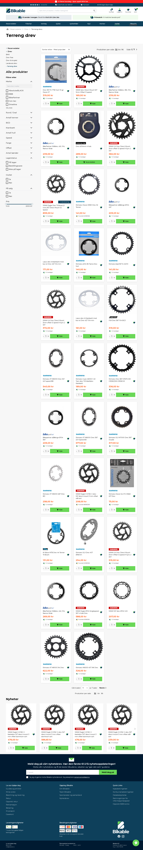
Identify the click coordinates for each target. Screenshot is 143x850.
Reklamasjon (11, 805)
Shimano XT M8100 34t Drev (53, 667)
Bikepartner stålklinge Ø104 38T (53, 439)
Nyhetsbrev (64, 798)
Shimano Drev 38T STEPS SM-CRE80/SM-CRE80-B (120, 380)
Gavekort (10, 814)
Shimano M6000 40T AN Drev (87, 667)
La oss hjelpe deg (13, 785)
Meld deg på (108, 772)
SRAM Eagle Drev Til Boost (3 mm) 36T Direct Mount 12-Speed (53, 208)
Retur (8, 798)
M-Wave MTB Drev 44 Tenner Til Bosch (54, 554)
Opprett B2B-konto (121, 804)
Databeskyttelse (119, 795)
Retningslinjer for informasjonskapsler (121, 799)
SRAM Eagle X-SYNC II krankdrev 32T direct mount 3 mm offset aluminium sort (18, 734)
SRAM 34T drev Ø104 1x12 (118, 611)
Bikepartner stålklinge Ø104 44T (119, 206)
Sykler (58, 24)
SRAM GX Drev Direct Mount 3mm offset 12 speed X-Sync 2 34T (120, 148)
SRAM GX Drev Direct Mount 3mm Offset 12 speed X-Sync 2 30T (120, 555)
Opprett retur (12, 802)
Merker (102, 24)
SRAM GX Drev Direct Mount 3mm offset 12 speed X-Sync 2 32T (54, 323)
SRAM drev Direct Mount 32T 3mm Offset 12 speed (86, 91)
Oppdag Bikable (66, 785)
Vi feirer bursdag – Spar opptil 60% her (73, 1)
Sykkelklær (74, 24)
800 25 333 (8, 845)
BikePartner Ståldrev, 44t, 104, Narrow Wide (54, 612)
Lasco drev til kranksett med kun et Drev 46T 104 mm (53, 263)
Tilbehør (28, 24)
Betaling (9, 808)
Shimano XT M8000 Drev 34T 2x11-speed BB (53, 380)
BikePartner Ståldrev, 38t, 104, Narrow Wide (120, 91)
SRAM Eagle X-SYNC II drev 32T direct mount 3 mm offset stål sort (120, 734)
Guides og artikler (13, 789)
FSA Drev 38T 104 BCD (117, 320)
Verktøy (44, 24)
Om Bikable (64, 789)
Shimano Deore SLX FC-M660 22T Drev (120, 495)
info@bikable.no (10, 847)
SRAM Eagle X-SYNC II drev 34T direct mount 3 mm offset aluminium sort (53, 734)
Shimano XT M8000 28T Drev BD (54, 495)
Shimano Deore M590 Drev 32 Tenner (87, 206)
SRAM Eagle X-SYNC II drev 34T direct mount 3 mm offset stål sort (87, 496)
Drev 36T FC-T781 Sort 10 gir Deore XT (53, 91)
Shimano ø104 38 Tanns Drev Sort (86, 265)
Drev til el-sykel (11, 60)
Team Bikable (65, 792)
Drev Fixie (9, 57)
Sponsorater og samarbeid (70, 795)
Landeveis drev (11, 63)
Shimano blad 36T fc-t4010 (118, 264)
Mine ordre (10, 792)
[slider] (6, 204)
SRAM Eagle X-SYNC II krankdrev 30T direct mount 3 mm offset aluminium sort (85, 734)
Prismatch (10, 811)
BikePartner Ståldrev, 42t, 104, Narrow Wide (54, 147)
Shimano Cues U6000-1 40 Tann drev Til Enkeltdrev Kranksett (85, 381)
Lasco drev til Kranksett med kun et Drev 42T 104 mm (86, 319)
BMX (8, 55)
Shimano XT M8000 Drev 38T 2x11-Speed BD (87, 439)
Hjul (88, 24)
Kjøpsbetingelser (120, 789)
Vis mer (9, 108)
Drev (10, 51)
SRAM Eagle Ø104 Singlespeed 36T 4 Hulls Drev (87, 612)
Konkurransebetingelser (123, 792)
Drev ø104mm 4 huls (83, 146)
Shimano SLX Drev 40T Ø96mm (84, 554)
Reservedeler (11, 24)
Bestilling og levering (15, 795)
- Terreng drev (11, 66)
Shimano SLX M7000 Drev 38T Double (120, 439)
